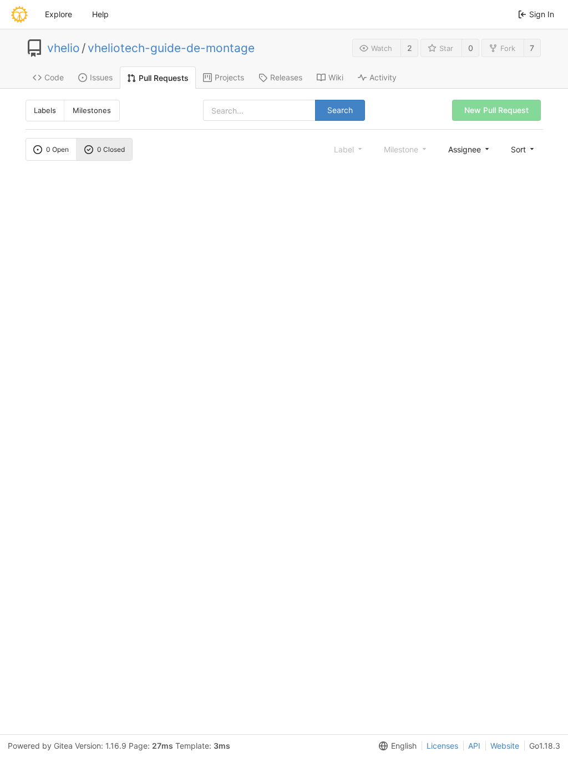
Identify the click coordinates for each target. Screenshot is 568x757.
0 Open (57, 149)
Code (54, 77)
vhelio (63, 48)
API (474, 745)
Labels (45, 110)
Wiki (335, 77)
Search (340, 110)
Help (100, 14)
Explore (58, 14)
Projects (229, 77)
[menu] (469, 149)
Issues (101, 77)
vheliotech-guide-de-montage (171, 48)
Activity (383, 77)
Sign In (541, 14)
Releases (286, 77)
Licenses (442, 745)
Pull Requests (164, 78)
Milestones (92, 110)
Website (504, 745)
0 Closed (111, 149)
